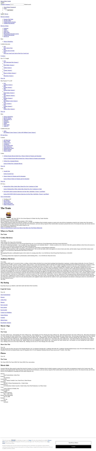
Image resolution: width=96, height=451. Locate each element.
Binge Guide (7, 141)
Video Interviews (8, 146)
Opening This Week (8, 19)
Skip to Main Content (6, 1)
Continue (73, 446)
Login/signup (10, 10)
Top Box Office (7, 20)
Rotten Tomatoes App (9, 204)
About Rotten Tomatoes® (10, 7)
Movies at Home (4, 25)
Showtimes (7, 196)
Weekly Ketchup (8, 149)
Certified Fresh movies (9, 35)
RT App (3, 135)
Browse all (6, 36)
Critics (5, 8)
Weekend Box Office (9, 148)
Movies (6, 14)
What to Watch (8, 41)
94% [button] (2, 221)
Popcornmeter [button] (21, 221)
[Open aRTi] (2, 3)
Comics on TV (7, 142)
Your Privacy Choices (73, 442)
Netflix (5, 29)
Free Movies (7, 200)
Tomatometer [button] (6, 221)
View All (3, 78)
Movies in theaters (5, 16)
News (6, 135)
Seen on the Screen (8, 203)
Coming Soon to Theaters (10, 22)
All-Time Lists (7, 140)
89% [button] (17, 221)
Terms (30, 440)
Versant (13, 440)
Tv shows (3, 56)
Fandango (6, 28)
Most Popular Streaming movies (11, 33)
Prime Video (7, 32)
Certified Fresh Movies (9, 23)
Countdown (6, 144)
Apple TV (6, 31)
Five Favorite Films (8, 145)
